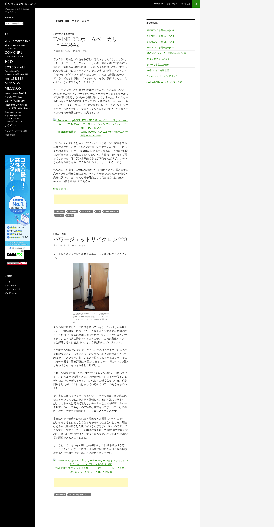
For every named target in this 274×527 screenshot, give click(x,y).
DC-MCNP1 (13, 52)
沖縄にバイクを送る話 (158, 70)
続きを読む (61, 188)
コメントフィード (12, 289)
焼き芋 (70, 215)
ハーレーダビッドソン (13, 121)
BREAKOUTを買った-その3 (160, 36)
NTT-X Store (17, 97)
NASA (22, 93)
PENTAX (21, 101)
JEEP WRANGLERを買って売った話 (164, 81)
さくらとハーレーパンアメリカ (162, 76)
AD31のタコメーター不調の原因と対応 (166, 53)
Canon (22, 45)
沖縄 (7, 134)
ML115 (18, 78)
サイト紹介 (185, 4)
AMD (27, 41)
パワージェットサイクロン (79, 494)
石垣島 (12, 135)
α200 (18, 112)
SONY (17, 104)
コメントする (81, 51)
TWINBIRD (72, 211)
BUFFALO (14, 45)
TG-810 (7, 108)
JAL (26, 74)
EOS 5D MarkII (15, 67)
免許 (25, 131)
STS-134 (24, 105)
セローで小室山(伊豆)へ (158, 64)
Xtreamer (10, 112)
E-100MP (18, 56)
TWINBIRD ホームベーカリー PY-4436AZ (88, 42)
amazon (60, 211)
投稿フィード (10, 285)
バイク (11, 125)
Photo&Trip (157, 4)
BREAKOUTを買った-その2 (160, 41)
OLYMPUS (11, 100)
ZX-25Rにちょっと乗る (158, 58)
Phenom (9, 104)
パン (98, 211)
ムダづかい (58, 33)
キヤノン (20, 115)
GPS (18, 74)
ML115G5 (13, 88)
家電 (65, 33)
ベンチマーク (14, 131)
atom (7, 45)
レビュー (59, 215)
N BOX (8, 96)
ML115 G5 (12, 83)
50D (10, 41)
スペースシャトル (12, 118)
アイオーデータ (11, 115)
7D (6, 41)
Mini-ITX (9, 78)
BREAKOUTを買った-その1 (160, 47)
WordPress (24, 108)
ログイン (8, 281)
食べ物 (71, 33)
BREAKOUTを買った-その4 (160, 30)
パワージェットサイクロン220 (90, 239)
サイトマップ (172, 4)
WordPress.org (11, 293)
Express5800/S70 (12, 71)
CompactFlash (10, 48)
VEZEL (14, 108)
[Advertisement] (91, 199)
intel (22, 74)
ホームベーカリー (111, 211)
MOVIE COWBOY (12, 93)
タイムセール (87, 211)
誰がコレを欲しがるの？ (20, 4)
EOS (9, 61)
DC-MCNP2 (9, 56)
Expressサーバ (10, 74)
